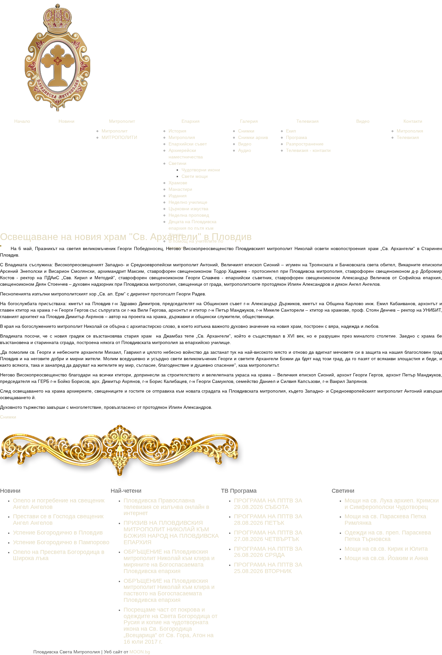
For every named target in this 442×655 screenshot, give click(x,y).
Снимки (8, 416)
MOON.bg (139, 651)
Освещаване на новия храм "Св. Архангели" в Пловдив (126, 236)
